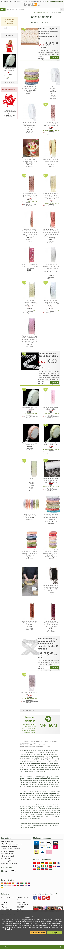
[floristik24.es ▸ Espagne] (51, 863)
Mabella (4, 904)
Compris (54, 933)
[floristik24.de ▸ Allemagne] (43, 863)
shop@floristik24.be (9, 871)
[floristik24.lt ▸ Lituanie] (51, 866)
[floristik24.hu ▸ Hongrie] (51, 868)
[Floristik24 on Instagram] (40, 898)
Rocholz (4, 907)
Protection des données (10, 846)
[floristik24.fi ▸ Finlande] (59, 863)
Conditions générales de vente (12, 844)
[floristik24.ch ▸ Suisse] (39, 863)
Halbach (5, 902)
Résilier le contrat (7, 853)
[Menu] (3, 9)
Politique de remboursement (11, 849)
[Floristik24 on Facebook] (35, 898)
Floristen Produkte (8, 897)
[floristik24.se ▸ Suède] (39, 868)
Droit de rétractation (8, 851)
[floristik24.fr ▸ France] (35, 866)
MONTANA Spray (22, 904)
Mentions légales (7, 841)
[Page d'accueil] (34, 12)
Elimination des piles (8, 856)
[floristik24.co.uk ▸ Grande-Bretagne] (39, 866)
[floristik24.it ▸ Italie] (47, 866)
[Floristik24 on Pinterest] (44, 898)
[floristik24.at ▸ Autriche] (35, 863)
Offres (10, 35)
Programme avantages (9, 863)
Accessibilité (6, 858)
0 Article (5, 947)
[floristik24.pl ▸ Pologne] (35, 868)
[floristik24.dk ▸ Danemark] (47, 863)
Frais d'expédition (8, 861)
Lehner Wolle (21, 902)
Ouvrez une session (55, 1)
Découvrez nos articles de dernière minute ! (9, 113)
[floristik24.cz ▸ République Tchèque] (47, 868)
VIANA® (19, 909)
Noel (5, 28)
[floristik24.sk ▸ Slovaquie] (43, 868)
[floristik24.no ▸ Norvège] (55, 866)
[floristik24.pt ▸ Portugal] (55, 863)
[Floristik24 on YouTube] (48, 898)
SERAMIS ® (20, 907)
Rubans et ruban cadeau (43, 12)
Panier (44, 1)
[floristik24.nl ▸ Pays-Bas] (59, 866)
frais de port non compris (42, 741)
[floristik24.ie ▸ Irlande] (43, 866)
